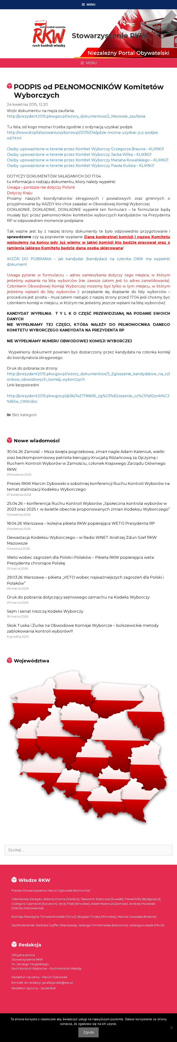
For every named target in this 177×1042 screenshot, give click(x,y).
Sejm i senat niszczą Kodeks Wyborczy (45, 611)
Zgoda (88, 1032)
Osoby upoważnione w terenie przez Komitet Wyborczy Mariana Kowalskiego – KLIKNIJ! (87, 160)
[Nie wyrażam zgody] (171, 1027)
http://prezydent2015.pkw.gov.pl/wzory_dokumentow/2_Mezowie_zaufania (76, 116)
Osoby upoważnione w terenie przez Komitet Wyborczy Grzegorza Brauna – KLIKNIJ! (85, 149)
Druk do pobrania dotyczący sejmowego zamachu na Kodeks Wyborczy (78, 597)
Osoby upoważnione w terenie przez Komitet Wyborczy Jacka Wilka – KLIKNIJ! (79, 154)
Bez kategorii (24, 415)
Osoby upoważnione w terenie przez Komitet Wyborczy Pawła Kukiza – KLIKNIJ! (80, 165)
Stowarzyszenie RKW (110, 35)
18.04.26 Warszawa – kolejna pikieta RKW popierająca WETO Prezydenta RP (81, 523)
